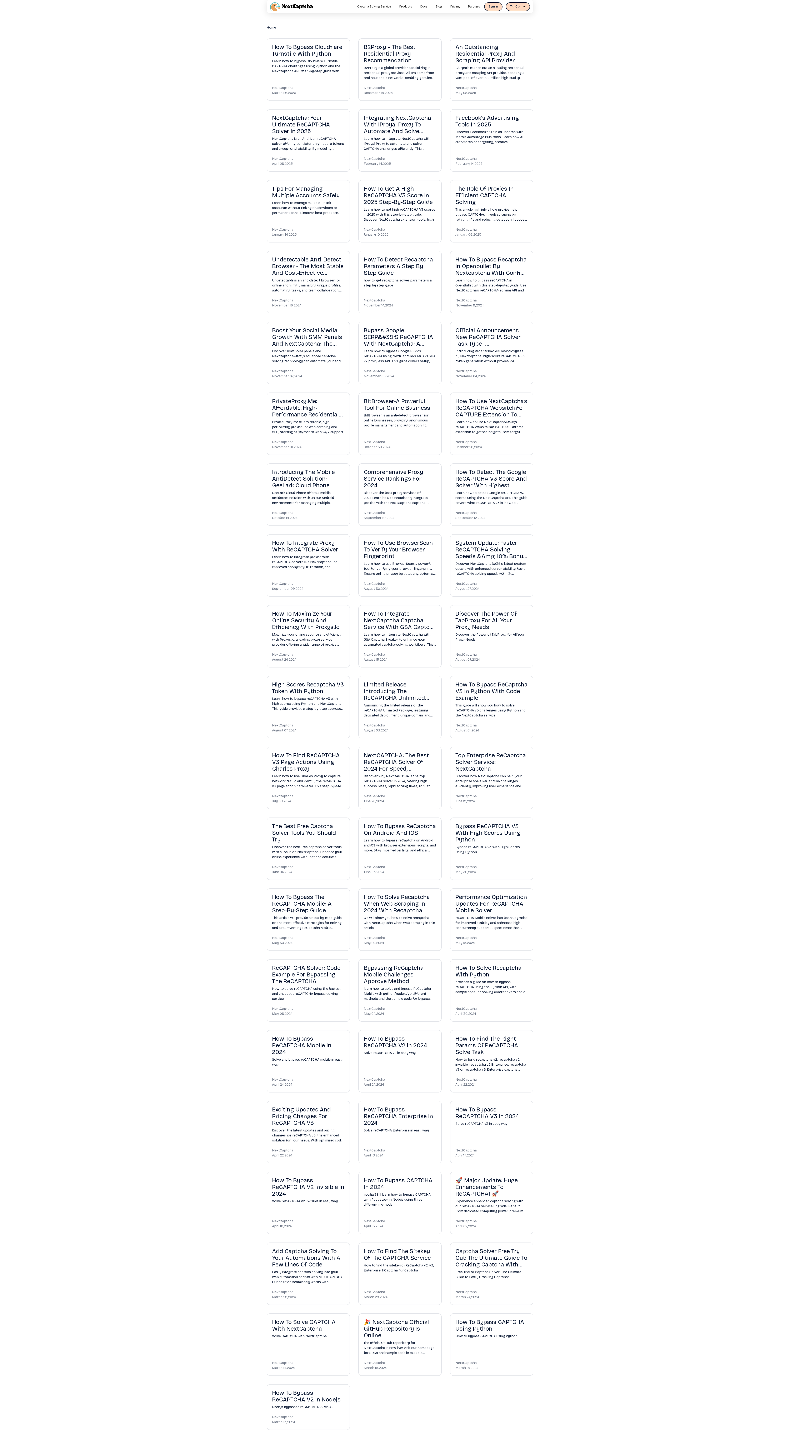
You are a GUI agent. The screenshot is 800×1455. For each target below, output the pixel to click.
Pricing (455, 6)
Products (405, 6)
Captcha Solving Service (374, 6)
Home (271, 27)
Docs (424, 6)
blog (439, 6)
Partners (474, 6)
